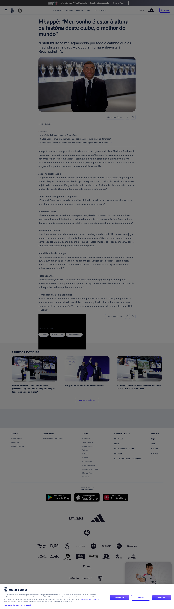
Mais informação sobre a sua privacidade (17, 605)
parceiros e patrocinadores (89, 599)
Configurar (140, 597)
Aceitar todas (119, 597)
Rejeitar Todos (161, 597)
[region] (87, 596)
